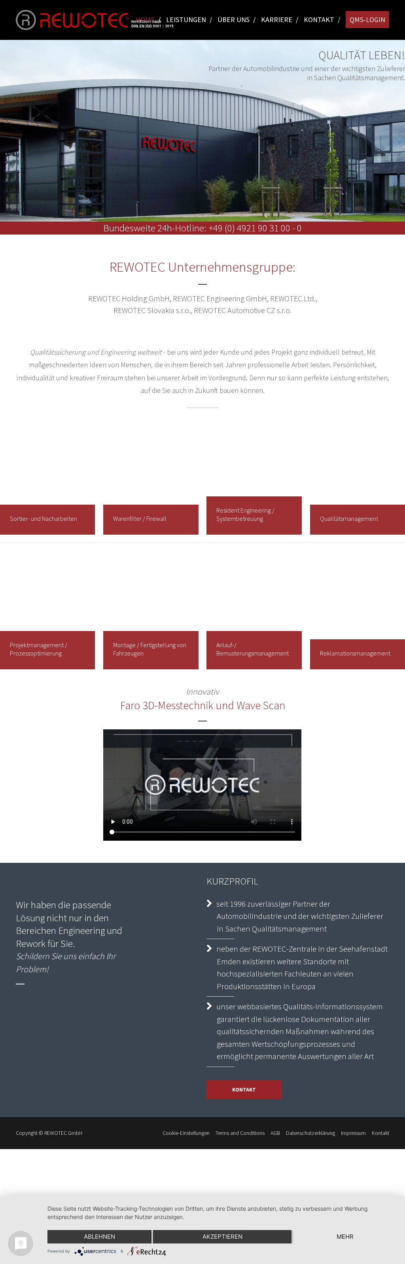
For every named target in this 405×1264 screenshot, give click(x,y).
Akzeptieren (222, 1236)
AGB (275, 1132)
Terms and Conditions (240, 1132)
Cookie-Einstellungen (186, 1132)
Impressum (353, 1132)
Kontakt (380, 1132)
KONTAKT (244, 1089)
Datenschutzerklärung (310, 1132)
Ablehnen (99, 1236)
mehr (345, 1236)
